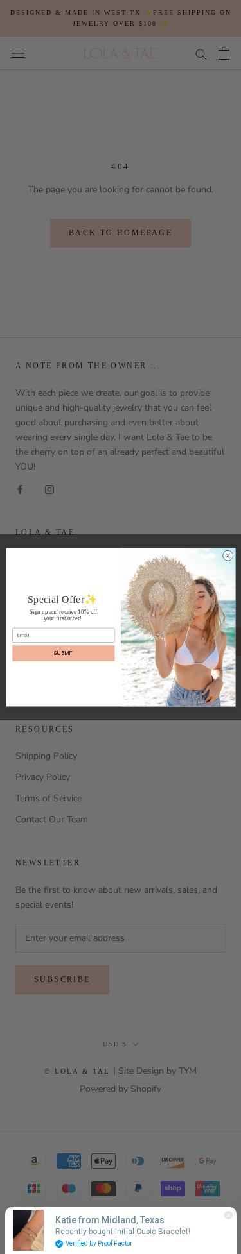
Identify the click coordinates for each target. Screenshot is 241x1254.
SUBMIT (63, 652)
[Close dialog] (227, 555)
